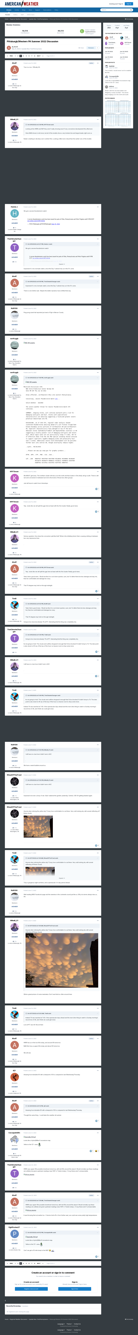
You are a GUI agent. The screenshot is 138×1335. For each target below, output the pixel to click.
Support (37, 10)
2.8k (15, 84)
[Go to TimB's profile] (14, 605)
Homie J (14, 207)
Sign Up (129, 3)
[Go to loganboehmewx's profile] (82, 31)
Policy (56, 10)
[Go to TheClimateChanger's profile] (14, 247)
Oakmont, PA (17, 1093)
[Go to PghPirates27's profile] (14, 1234)
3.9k (15, 329)
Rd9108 (14, 308)
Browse (9, 10)
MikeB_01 (14, 119)
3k (15, 359)
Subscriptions (47, 10)
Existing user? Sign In (116, 3)
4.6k (15, 262)
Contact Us (77, 1324)
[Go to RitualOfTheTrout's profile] (14, 781)
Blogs (23, 10)
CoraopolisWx (14, 1133)
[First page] (7, 56)
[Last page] (43, 56)
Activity (17, 10)
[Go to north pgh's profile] (14, 345)
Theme (69, 1324)
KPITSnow (47, 124)
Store (30, 10)
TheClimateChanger (14, 240)
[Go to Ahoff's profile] (9, 48)
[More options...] (98, 63)
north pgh (14, 339)
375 (56, 398)
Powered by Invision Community (69, 1326)
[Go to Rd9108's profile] (14, 315)
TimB (14, 599)
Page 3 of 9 (50, 56)
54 (15, 227)
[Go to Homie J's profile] (14, 213)
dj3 (14, 1070)
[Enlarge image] (29, 342)
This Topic (123, 10)
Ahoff (16, 47)
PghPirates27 (14, 1227)
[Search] (131, 9)
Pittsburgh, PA (17, 142)
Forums (7, 14)
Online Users (30, 14)
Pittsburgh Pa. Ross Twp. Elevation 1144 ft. (15, 363)
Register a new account (31, 1289)
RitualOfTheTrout (14, 775)
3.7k (15, 796)
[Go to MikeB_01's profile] (14, 126)
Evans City (17, 1250)
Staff (22, 14)
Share (82, 48)
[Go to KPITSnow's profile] (14, 478)
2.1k (15, 140)
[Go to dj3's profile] (14, 1077)
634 (15, 1091)
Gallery (15, 14)
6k (15, 492)
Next (38, 56)
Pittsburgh (17, 331)
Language (60, 1324)
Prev (11, 56)
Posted (30, 63)
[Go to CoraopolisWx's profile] (14, 1139)
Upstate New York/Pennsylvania (32, 49)
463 (15, 1248)
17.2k (15, 619)
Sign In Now (74, 1289)
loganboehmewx (90, 31)
